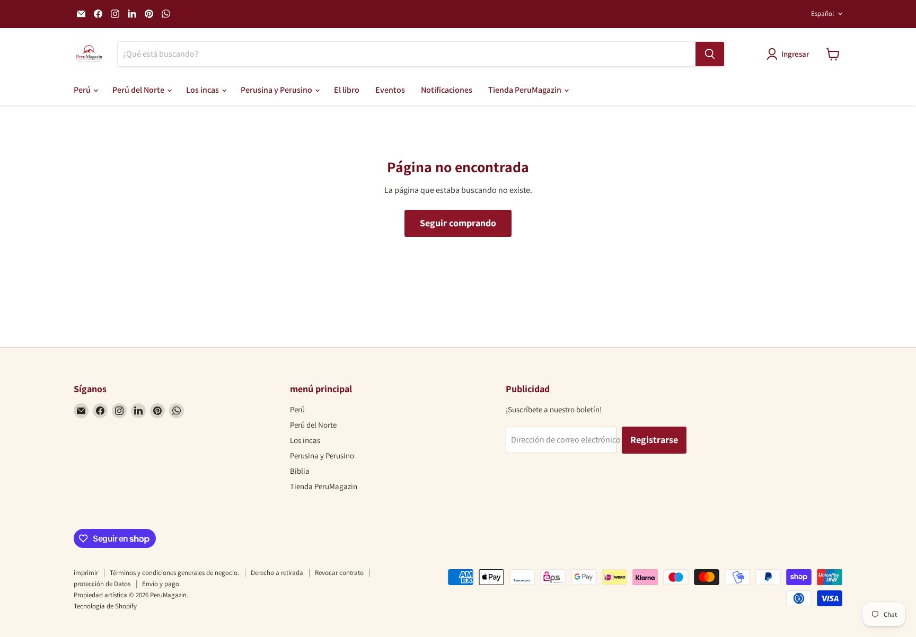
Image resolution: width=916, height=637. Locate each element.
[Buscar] (709, 54)
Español (822, 13)
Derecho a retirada (277, 572)
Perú (83, 89)
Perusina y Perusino (277, 89)
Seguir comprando (458, 223)
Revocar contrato (339, 572)
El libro (346, 89)
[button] (790, 54)
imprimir (86, 572)
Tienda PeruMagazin (525, 89)
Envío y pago (160, 583)
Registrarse (654, 439)
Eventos (390, 89)
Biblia (300, 471)
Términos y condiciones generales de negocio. (174, 572)
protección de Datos (102, 583)
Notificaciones (446, 89)
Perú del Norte (139, 89)
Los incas (203, 89)
